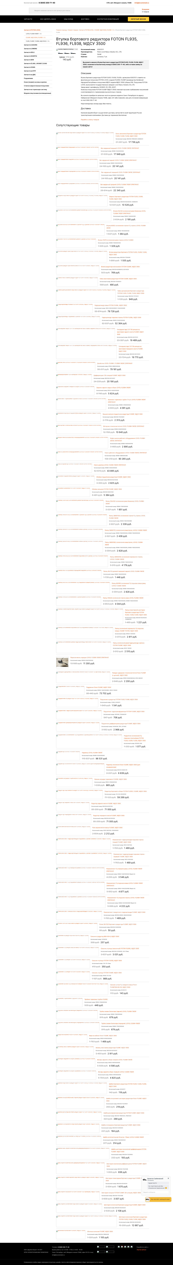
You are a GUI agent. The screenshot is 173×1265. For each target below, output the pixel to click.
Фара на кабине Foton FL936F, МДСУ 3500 (103, 1035)
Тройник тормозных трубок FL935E (96, 999)
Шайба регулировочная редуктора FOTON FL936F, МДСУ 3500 (124, 1113)
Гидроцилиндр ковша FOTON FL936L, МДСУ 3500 (111, 305)
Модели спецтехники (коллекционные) (37, 93)
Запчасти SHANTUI (30, 56)
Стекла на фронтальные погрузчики (36, 86)
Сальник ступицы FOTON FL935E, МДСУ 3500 (107, 960)
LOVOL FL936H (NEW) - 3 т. (34, 33)
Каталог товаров (73, 30)
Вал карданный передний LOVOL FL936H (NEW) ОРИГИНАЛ (120, 172)
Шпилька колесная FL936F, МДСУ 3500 (100, 1231)
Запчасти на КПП (30, 71)
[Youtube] (119, 1247)
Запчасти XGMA (29, 67)
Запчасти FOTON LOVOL (32, 30)
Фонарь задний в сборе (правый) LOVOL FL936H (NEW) (116, 1072)
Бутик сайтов (141, 1249)
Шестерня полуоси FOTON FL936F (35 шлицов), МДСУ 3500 (121, 1192)
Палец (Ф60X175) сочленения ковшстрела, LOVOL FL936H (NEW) (126, 530)
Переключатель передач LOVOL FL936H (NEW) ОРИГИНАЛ (89, 657)
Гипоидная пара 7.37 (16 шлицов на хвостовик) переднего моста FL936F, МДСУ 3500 (131, 349)
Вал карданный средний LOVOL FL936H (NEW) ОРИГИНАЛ (119, 184)
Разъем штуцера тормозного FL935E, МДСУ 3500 (110, 779)
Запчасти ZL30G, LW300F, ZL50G (35, 63)
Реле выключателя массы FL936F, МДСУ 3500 (107, 827)
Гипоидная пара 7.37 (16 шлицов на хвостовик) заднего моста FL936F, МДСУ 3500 (130, 332)
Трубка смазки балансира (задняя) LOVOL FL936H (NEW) (118, 1011)
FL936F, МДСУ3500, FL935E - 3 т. (36, 37)
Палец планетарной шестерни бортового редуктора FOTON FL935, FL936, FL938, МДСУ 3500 (136, 612)
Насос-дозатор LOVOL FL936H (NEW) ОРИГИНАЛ (110, 465)
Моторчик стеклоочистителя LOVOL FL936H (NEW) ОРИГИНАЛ (123, 426)
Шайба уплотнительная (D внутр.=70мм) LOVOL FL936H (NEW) (123, 1137)
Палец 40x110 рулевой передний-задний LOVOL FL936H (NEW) (123, 571)
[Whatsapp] (125, 1247)
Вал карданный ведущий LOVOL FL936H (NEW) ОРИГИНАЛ (120, 148)
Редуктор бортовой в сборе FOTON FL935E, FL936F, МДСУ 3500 (126, 791)
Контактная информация (108, 19)
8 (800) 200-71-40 (47, 3)
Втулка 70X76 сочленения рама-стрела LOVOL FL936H (115, 240)
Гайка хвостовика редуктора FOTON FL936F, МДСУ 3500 (118, 278)
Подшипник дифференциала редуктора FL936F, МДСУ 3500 (121, 723)
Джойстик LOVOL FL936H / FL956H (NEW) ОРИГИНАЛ (114, 363)
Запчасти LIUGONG (30, 45)
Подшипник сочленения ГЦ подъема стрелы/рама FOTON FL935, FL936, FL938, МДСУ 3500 (135, 738)
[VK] (122, 1247)
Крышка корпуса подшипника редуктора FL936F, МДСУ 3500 (122, 414)
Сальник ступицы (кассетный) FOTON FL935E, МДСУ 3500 (120, 948)
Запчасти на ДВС (30, 74)
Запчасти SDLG (29, 52)
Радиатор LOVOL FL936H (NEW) (92, 752)
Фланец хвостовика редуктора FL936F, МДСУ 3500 (112, 1047)
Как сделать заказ (48, 19)
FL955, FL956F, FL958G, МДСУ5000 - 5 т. (38, 41)
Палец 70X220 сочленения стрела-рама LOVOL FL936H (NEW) (123, 598)
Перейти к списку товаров (90, 119)
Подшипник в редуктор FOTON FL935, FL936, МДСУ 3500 (119, 699)
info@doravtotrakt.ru (141, 3)
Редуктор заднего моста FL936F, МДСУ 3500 (106, 803)
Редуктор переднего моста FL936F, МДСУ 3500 (108, 815)
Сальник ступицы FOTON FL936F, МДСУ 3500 (107, 972)
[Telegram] (132, 1247)
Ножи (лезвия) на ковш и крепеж (35, 82)
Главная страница (61, 30)
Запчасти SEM (29, 60)
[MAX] (128, 1247)
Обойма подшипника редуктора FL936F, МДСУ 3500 (113, 477)
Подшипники (28, 78)
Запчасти (28, 19)
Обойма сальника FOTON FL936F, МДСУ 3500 (107, 489)
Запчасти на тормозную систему (35, 89)
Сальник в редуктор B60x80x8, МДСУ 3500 (105, 936)
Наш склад (68, 19)
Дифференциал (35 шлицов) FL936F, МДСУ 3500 (109, 375)
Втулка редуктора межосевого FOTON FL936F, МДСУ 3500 (120, 266)
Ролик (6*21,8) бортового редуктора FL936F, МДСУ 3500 (117, 924)
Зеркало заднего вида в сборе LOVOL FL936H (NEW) (113, 387)
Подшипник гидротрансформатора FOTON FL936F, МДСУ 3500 (124, 711)
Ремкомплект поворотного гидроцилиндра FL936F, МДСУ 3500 (124, 912)
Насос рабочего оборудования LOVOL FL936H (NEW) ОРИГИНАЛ (126, 453)
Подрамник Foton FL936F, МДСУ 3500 (98, 687)
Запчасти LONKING (30, 48)
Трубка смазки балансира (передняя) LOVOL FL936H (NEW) (120, 1023)
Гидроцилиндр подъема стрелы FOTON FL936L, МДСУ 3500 (121, 317)
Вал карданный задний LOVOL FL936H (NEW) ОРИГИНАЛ (118, 160)
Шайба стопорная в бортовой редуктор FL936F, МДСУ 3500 (120, 1125)
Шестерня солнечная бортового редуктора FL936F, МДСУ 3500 (124, 1205)
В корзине (145, 9)
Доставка (85, 19)
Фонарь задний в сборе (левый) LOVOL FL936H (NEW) (114, 1059)
